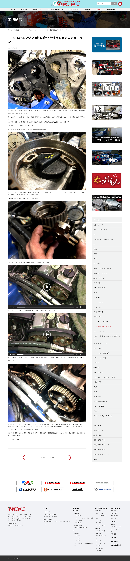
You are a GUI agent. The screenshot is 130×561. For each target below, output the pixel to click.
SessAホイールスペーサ (100, 278)
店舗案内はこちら (13, 524)
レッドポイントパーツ (54, 9)
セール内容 (96, 367)
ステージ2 (77, 538)
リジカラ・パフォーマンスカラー (103, 416)
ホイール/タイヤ (100, 543)
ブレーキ (98, 541)
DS (94, 244)
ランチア (96, 411)
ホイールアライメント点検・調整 (83, 518)
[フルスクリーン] (83, 307)
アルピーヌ (96, 297)
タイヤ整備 (77, 523)
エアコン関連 (97, 317)
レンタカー (114, 518)
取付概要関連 (97, 435)
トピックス (23, 9)
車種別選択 (98, 510)
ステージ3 (77, 541)
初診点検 (76, 533)
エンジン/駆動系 (100, 531)
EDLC (95, 249)
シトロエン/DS (100, 523)
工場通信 (98, 9)
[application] (47, 287)
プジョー (96, 392)
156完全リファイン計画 (50, 517)
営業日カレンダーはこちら (15, 525)
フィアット (96, 387)
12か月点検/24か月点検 (80, 528)
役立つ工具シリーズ (99, 440)
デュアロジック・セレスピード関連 (104, 377)
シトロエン (96, 363)
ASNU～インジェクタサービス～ (103, 239)
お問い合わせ (111, 9)
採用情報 (113, 534)
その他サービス (73, 9)
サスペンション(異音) (99, 358)
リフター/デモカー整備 (49, 514)
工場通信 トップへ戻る (47, 458)
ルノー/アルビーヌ (101, 525)
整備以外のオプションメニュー (102, 445)
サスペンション (98, 348)
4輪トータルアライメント (101, 230)
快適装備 (98, 550)
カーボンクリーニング (100, 343)
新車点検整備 (78, 525)
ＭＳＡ (95, 259)
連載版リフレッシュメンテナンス (103, 454)
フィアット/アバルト (102, 515)
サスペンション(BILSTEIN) (101, 353)
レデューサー (97, 425)
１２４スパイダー (98, 225)
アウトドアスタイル (99, 288)
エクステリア (99, 548)
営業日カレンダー (116, 526)
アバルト (96, 293)
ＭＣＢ (95, 254)
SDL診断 (76, 513)
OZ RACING (96, 264)
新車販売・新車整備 (99, 450)
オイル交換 (77, 515)
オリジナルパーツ (98, 331)
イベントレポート (98, 307)
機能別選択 (98, 528)
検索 (115, 3)
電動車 (95, 459)
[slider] (45, 354)
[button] (47, 287)
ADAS (95, 235)
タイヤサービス (98, 372)
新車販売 (113, 510)
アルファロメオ (98, 302)
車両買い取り (114, 515)
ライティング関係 (98, 406)
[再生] (10, 307)
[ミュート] (80, 307)
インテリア (99, 545)
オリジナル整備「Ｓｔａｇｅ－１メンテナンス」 (106, 337)
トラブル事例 (97, 382)
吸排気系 (98, 533)
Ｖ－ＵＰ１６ (97, 283)
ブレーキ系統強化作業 (100, 401)
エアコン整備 (78, 520)
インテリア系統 (98, 312)
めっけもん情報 (47, 519)
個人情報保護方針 (116, 545)
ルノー (95, 421)
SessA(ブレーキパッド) (100, 273)
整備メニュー (37, 9)
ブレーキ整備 (97, 396)
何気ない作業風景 (98, 430)
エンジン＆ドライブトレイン (102, 326)
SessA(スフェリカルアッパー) (102, 268)
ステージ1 (77, 536)
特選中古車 (114, 513)
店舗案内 (87, 9)
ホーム (13, 9)
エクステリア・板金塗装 (100, 321)
